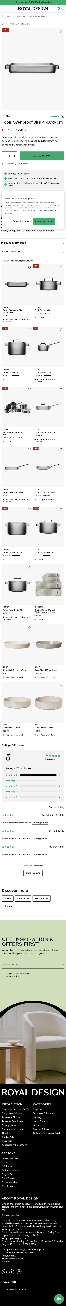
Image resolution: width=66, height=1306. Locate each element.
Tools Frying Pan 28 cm (45, 492)
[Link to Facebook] (11, 1271)
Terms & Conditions (12, 1121)
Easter (5, 1162)
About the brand (11, 251)
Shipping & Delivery (12, 1113)
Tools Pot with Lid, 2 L (44, 310)
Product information (13, 243)
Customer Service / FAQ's (15, 1109)
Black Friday (8, 1178)
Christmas (7, 1186)
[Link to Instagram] (19, 1271)
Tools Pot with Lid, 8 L (12, 552)
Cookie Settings (21, 221)
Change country (10, 1215)
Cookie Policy (9, 1137)
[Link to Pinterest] (4, 1271)
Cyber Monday (9, 1182)
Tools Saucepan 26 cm (45, 432)
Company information (13, 1129)
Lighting (37, 1117)
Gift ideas (7, 1166)
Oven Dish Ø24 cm (11, 728)
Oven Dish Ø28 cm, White (14, 670)
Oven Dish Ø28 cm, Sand (46, 670)
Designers (7, 1141)
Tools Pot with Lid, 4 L (44, 552)
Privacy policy (9, 1125)
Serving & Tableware (43, 1113)
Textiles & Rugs (41, 1129)
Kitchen (37, 1125)
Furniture (37, 1109)
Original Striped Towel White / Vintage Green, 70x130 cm (45, 611)
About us (6, 1133)
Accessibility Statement (14, 1145)
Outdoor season (10, 1170)
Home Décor (39, 1121)
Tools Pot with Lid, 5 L (12, 372)
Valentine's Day (10, 1158)
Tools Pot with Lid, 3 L (12, 610)
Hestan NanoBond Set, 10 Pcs (14, 433)
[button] (58, 8)
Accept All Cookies (44, 221)
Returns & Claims (11, 1117)
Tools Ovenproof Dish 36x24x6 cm (13, 311)
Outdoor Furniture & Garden (47, 1133)
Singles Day (8, 1174)
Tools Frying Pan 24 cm (13, 492)
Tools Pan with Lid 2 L (44, 372)
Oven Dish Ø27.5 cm (44, 728)
